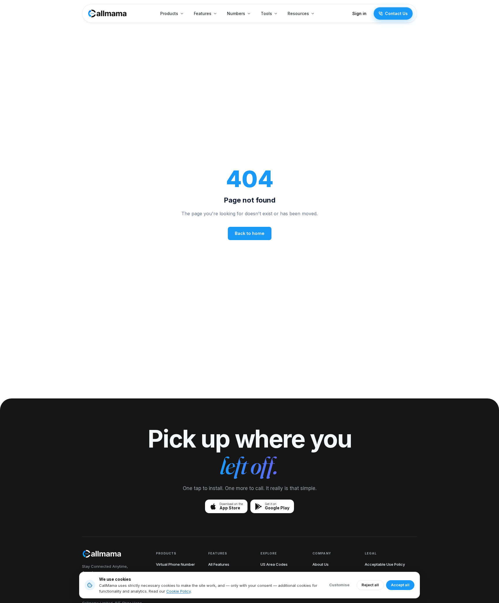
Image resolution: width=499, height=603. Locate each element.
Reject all (370, 584)
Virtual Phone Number (175, 564)
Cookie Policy (178, 591)
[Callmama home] (107, 13)
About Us (320, 564)
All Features (218, 564)
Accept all (400, 584)
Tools (266, 13)
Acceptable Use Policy (385, 564)
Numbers (236, 13)
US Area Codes (274, 564)
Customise (339, 584)
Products (169, 13)
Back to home (250, 233)
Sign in (359, 13)
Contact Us (396, 13)
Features (202, 13)
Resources (298, 13)
